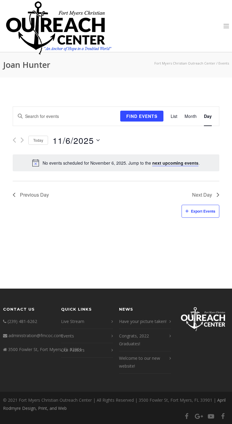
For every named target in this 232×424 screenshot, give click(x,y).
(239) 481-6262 (22, 321)
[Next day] (22, 140)
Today (38, 140)
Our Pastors (73, 350)
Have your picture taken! (142, 321)
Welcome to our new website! (139, 362)
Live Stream (72, 321)
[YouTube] (211, 416)
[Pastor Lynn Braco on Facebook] (223, 416)
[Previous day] (14, 140)
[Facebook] (187, 416)
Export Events (203, 211)
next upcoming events (175, 163)
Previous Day (34, 194)
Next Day (202, 194)
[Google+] (199, 416)
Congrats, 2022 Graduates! (134, 340)
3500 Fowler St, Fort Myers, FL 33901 (45, 349)
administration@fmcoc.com (35, 335)
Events (67, 336)
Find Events (141, 116)
